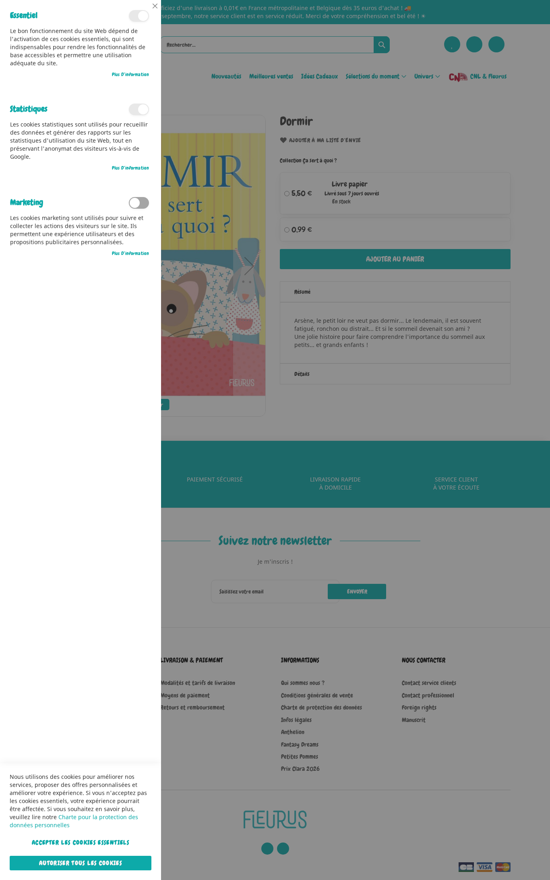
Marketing (139, 203)
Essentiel (139, 16)
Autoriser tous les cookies (80, 863)
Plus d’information (130, 74)
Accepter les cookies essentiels (80, 842)
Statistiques (139, 109)
